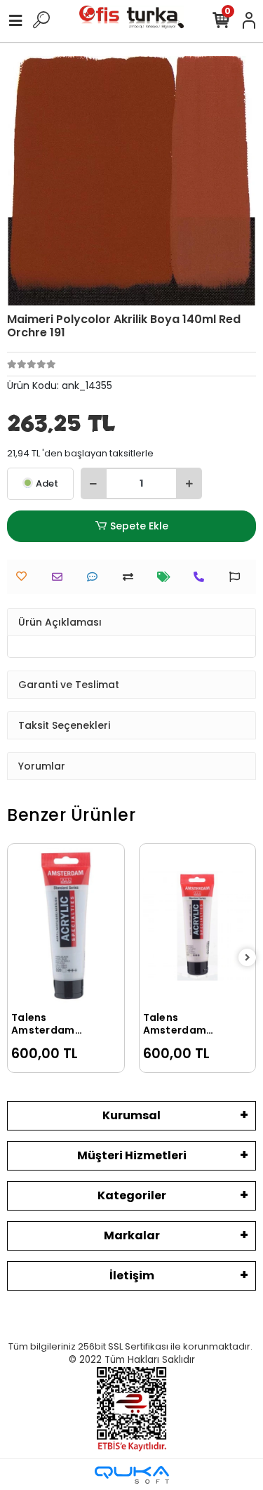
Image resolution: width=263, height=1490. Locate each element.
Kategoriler (131, 1195)
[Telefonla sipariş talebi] (202, 577)
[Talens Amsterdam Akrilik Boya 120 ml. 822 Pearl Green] (204, 902)
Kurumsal (131, 1115)
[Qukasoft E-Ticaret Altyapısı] (132, 1475)
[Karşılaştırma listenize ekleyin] (131, 577)
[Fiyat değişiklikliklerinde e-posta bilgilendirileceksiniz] (167, 577)
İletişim (131, 1275)
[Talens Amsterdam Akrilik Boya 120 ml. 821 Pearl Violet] (72, 925)
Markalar (132, 1235)
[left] (16, 958)
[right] (247, 958)
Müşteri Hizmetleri (132, 1155)
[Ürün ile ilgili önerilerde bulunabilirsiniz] (238, 577)
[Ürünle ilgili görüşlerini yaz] (95, 577)
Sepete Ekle (139, 526)
